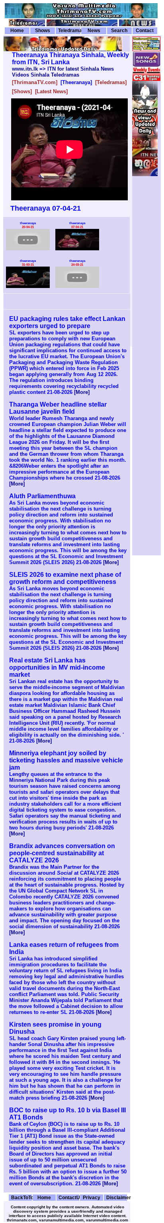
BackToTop (21, 1197)
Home (17, 30)
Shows (42, 30)
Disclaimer (116, 1197)
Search (119, 30)
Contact (145, 30)
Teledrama (69, 30)
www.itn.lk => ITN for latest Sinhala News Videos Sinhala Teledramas (63, 72)
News (94, 30)
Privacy (91, 1197)
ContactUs (69, 1197)
